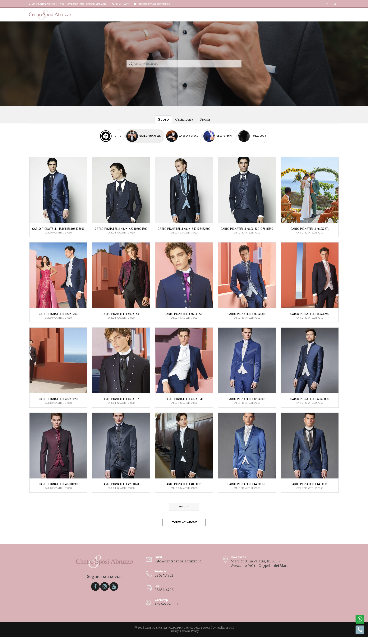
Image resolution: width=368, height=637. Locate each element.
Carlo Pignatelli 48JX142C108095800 (121, 229)
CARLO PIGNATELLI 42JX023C (121, 484)
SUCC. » (184, 506)
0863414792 (122, 3)
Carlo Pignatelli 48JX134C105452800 (184, 229)
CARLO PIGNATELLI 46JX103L (184, 399)
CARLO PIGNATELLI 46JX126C (58, 314)
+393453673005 (167, 604)
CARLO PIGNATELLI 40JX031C (184, 484)
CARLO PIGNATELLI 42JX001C (247, 399)
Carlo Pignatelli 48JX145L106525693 (58, 229)
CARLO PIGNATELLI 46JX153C (184, 314)
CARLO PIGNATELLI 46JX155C (121, 314)
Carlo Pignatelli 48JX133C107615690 (247, 229)
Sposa (205, 119)
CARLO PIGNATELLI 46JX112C (58, 399)
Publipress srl (225, 627)
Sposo (163, 119)
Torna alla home (184, 522)
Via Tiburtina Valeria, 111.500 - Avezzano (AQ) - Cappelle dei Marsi (69, 3)
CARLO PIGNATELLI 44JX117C (247, 484)
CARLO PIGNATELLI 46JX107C (121, 399)
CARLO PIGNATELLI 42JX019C (58, 484)
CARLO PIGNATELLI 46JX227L (310, 229)
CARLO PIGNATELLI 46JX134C (247, 314)
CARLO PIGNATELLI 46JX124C (309, 314)
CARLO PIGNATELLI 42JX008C (309, 399)
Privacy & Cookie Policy (184, 631)
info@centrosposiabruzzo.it (153, 3)
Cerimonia (184, 119)
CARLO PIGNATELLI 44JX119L (310, 484)
